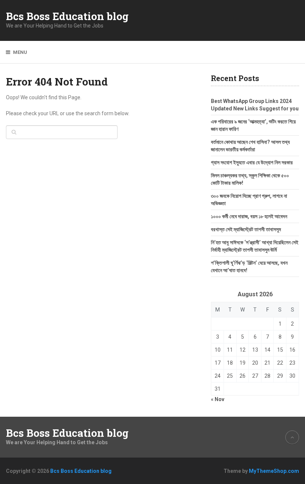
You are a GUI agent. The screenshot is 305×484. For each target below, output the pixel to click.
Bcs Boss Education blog (67, 16)
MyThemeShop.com (274, 471)
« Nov (217, 399)
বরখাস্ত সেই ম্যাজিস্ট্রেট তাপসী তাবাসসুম (246, 229)
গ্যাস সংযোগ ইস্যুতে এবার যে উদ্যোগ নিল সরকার (252, 162)
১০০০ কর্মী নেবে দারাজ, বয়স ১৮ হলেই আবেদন (249, 216)
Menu (20, 52)
